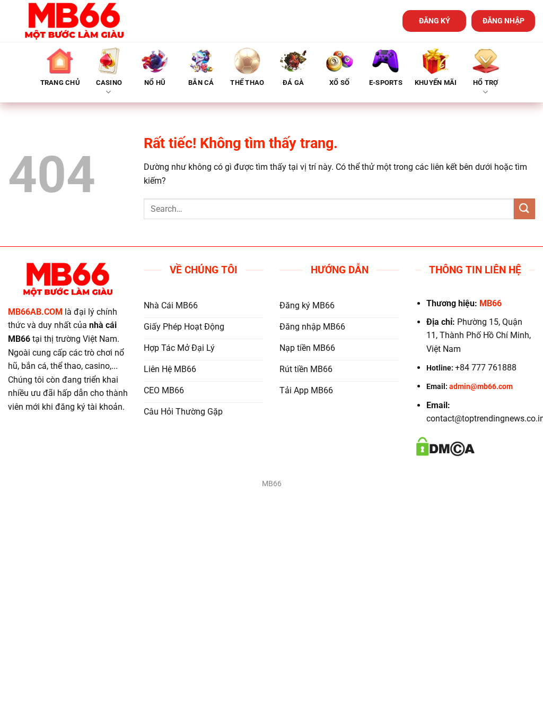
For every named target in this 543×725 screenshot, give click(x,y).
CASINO (109, 83)
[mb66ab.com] (74, 21)
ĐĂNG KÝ (434, 20)
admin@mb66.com (481, 386)
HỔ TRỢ (485, 83)
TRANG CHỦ (60, 83)
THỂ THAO (247, 83)
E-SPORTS (385, 83)
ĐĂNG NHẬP (503, 20)
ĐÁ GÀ (293, 83)
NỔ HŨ (154, 83)
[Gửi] (524, 208)
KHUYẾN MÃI (436, 83)
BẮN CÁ (201, 83)
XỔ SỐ (339, 83)
